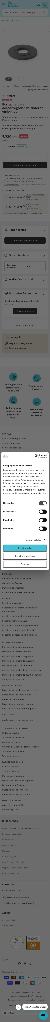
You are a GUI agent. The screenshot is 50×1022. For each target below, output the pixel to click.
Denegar (25, 564)
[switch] (43, 512)
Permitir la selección (25, 556)
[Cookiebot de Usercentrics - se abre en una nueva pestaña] (35, 456)
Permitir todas (25, 548)
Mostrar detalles (34, 540)
